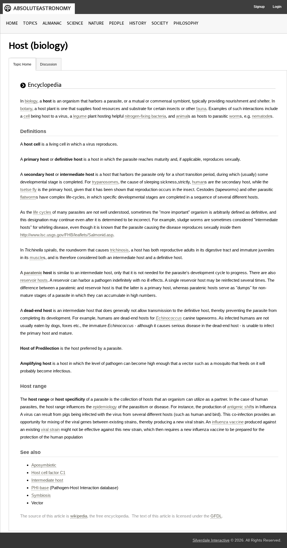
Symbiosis (41, 495)
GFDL (216, 516)
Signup (259, 7)
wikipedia (78, 516)
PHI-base (40, 487)
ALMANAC (52, 23)
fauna (201, 108)
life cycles (42, 212)
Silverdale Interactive (211, 540)
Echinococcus (169, 318)
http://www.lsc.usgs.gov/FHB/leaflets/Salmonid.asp (66, 234)
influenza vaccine (228, 421)
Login (277, 7)
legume (80, 116)
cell (27, 116)
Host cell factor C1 (48, 472)
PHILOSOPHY (185, 23)
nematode (261, 116)
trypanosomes (105, 181)
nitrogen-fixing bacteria (145, 116)
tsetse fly (28, 189)
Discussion (48, 64)
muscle (36, 257)
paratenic (33, 272)
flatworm (28, 197)
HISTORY (137, 23)
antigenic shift (239, 406)
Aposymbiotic (43, 465)
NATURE (96, 23)
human (198, 181)
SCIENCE (75, 23)
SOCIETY (160, 23)
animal (182, 116)
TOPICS (30, 23)
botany (26, 108)
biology (31, 101)
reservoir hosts (34, 280)
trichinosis (119, 250)
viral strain (50, 429)
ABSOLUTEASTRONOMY (42, 8)
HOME (12, 23)
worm (234, 116)
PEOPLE (116, 23)
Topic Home (22, 64)
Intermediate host (47, 480)
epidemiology (105, 406)
